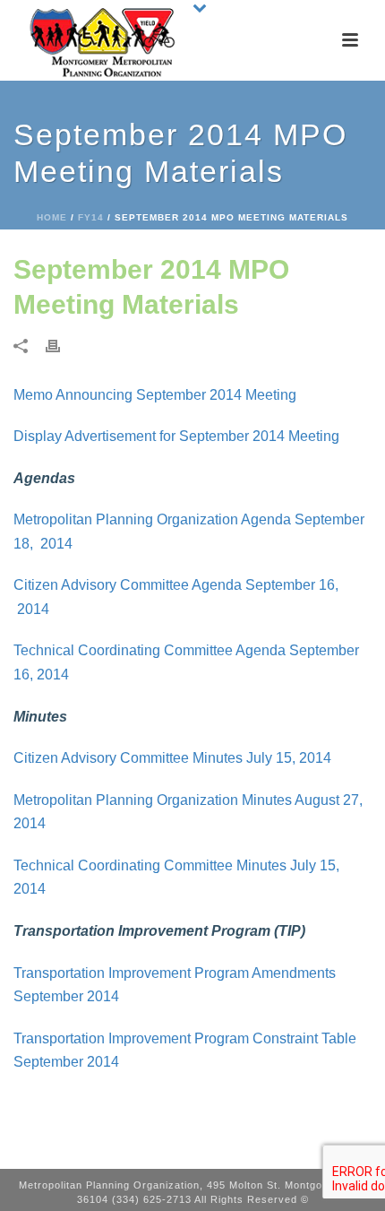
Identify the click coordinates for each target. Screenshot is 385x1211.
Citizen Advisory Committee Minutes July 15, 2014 (172, 758)
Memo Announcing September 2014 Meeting (154, 394)
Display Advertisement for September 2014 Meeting (176, 436)
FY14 (91, 217)
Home (52, 217)
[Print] (62, 345)
